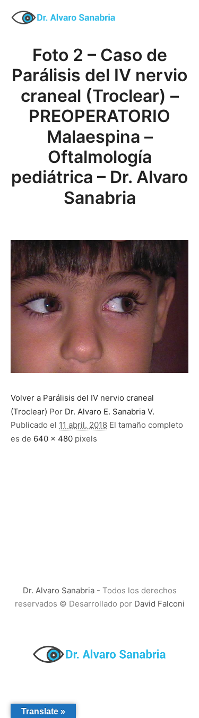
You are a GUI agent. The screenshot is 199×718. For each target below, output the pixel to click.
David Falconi (159, 604)
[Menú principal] (178, 17)
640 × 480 (53, 439)
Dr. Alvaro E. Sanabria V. (109, 411)
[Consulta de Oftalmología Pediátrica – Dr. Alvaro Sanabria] (64, 17)
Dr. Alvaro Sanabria (58, 590)
